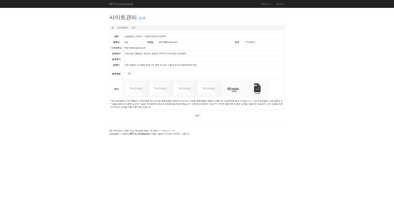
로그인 (279, 3)
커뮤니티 (265, 3)
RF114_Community (121, 4)
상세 (142, 17)
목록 (197, 115)
